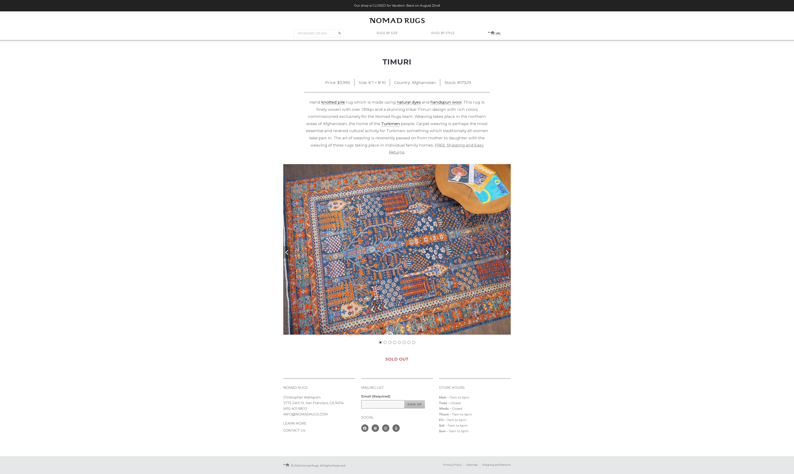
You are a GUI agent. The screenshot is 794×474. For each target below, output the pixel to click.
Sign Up (414, 404)
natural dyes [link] (409, 102)
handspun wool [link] (446, 102)
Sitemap (472, 464)
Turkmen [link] (390, 123)
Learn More (294, 423)
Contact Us (294, 430)
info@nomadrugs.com (305, 414)
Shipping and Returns (496, 464)
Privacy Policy (452, 464)
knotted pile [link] (333, 102)
